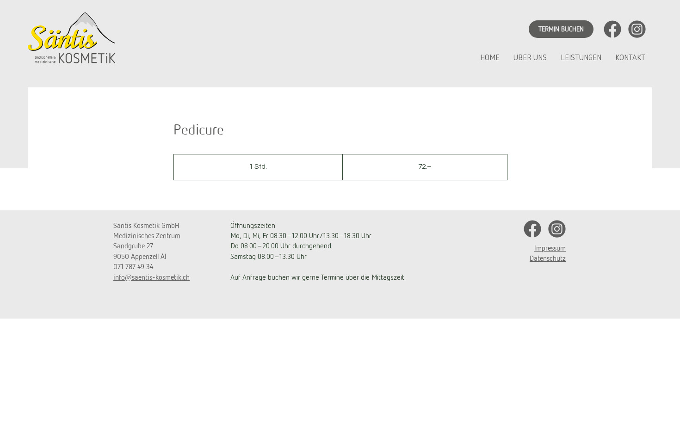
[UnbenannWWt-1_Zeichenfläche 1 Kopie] (637, 29)
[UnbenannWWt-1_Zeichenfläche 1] (612, 29)
